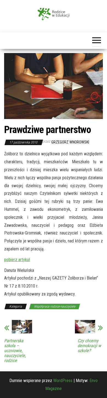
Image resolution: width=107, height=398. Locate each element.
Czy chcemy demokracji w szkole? (89, 345)
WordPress (62, 380)
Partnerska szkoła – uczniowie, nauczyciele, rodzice (15, 350)
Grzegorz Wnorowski (70, 142)
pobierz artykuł (17, 259)
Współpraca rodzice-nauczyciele (54, 306)
